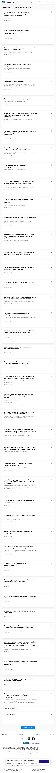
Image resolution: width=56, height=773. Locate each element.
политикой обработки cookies (29, 763)
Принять (44, 761)
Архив (52, 734)
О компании (36, 734)
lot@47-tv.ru (36, 754)
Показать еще (28, 727)
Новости (18, 2)
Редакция (20, 734)
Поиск (50, 2)
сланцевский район (10, 708)
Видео (25, 2)
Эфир (40, 2)
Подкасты (33, 2)
